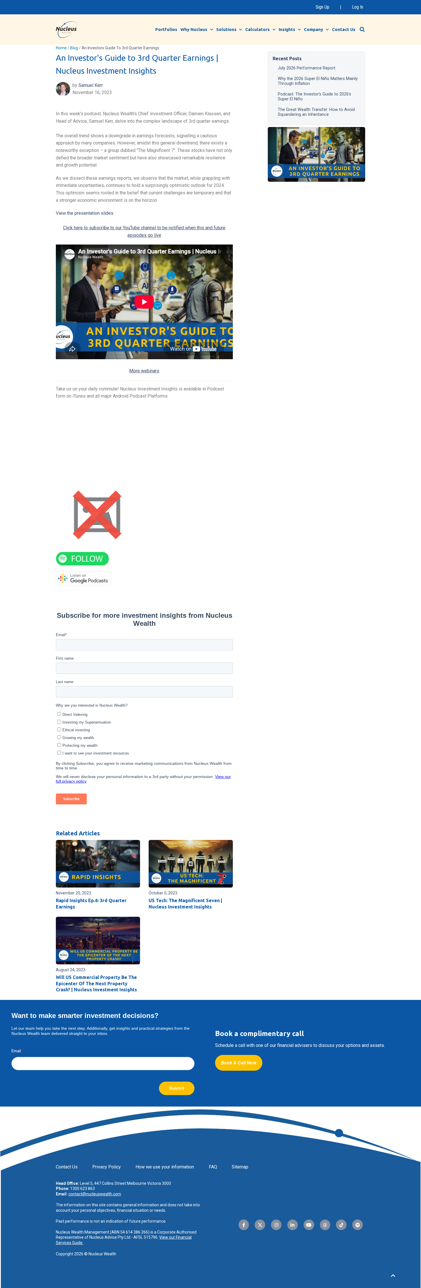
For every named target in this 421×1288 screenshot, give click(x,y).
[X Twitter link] (260, 1224)
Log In (357, 7)
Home (61, 48)
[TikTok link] (341, 1224)
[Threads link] (325, 1224)
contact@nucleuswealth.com (94, 1194)
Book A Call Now (238, 1063)
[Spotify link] (357, 1224)
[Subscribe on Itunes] (97, 514)
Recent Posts (287, 58)
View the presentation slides (84, 213)
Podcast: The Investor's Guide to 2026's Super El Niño (314, 96)
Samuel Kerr (90, 85)
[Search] (362, 29)
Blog (74, 48)
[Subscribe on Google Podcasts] (83, 578)
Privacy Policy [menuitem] (106, 1167)
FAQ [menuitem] (213, 1167)
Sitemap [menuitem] (240, 1167)
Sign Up (322, 7)
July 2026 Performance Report (306, 68)
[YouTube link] (309, 1224)
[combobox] (365, 29)
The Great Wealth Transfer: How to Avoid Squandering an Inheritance (316, 112)
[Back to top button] (393, 1276)
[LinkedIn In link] (292, 1224)
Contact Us (343, 29)
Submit (176, 1088)
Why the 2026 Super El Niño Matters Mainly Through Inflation (318, 81)
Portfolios (166, 29)
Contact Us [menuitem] (67, 1167)
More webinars (144, 371)
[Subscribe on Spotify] (82, 558)
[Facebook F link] (244, 1224)
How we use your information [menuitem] (164, 1167)
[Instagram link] (276, 1224)
